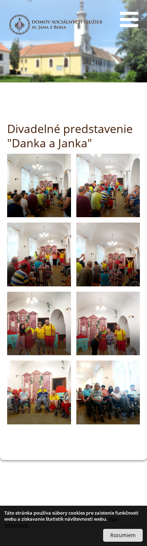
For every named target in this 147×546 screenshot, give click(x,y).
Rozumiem (123, 535)
